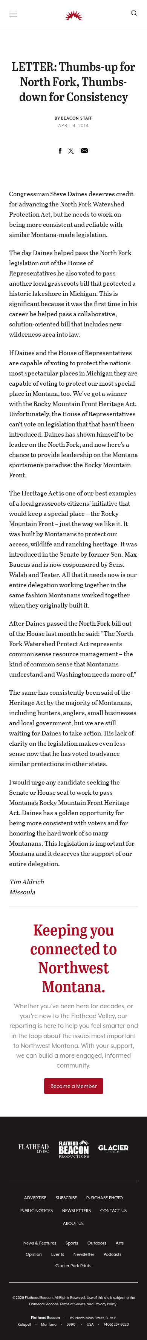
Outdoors (96, 1243)
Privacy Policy (105, 1304)
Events (57, 1254)
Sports (72, 1243)
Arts (120, 1243)
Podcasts (112, 1254)
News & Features (39, 1243)
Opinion (34, 1254)
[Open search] (134, 13)
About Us (73, 1223)
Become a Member (74, 1086)
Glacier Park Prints (73, 1265)
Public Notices (36, 1210)
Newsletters (76, 1210)
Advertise (35, 1197)
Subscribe (66, 1197)
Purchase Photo (104, 1197)
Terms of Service (73, 1304)
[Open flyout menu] (13, 14)
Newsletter (84, 1254)
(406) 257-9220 (116, 1324)
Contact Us (113, 1210)
